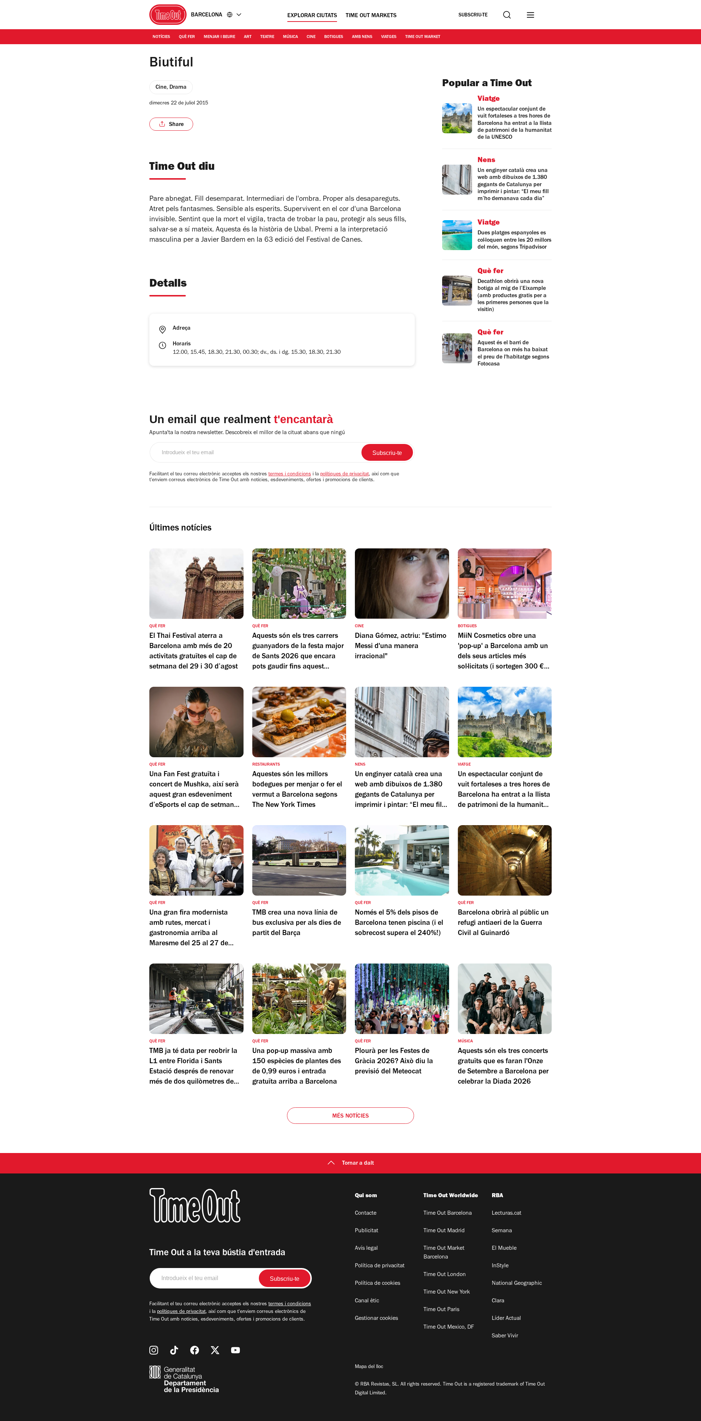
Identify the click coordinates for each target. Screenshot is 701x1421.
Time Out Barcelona (448, 1214)
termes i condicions (289, 474)
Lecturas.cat (506, 1214)
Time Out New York (447, 1292)
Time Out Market (422, 37)
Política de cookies (377, 1284)
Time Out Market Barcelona (444, 1253)
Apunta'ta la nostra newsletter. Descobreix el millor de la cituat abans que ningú (247, 433)
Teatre (267, 37)
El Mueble (504, 1249)
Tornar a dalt (358, 1164)
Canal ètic (367, 1301)
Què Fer (187, 37)
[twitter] (215, 1350)
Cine (311, 37)
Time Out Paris (441, 1310)
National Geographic (517, 1284)
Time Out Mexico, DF (449, 1327)
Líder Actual (506, 1319)
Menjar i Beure (219, 37)
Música (290, 37)
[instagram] (153, 1350)
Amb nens (362, 37)
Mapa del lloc (369, 1367)
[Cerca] (507, 14)
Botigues (333, 37)
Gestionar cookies (376, 1319)
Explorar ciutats (312, 16)
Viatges (389, 37)
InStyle (500, 1266)
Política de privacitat (380, 1266)
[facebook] (194, 1350)
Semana (502, 1231)
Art (248, 37)
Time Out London (445, 1275)
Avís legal (366, 1249)
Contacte (365, 1214)
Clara (498, 1301)
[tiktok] (174, 1350)
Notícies (161, 37)
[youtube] (235, 1350)
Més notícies (350, 1116)
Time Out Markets (371, 16)
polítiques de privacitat (344, 474)
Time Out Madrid (444, 1231)
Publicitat (366, 1231)
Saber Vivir (505, 1336)
